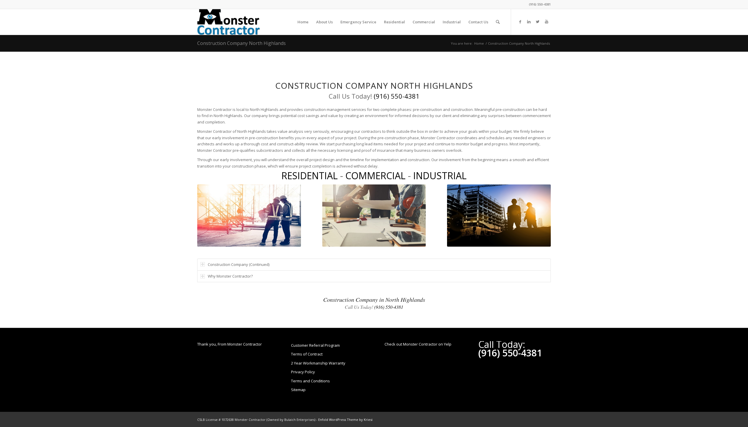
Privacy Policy (303, 371)
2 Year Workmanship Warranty (318, 363)
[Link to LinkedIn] (528, 21)
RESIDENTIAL (309, 175)
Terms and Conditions (310, 381)
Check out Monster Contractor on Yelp (418, 344)
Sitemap (298, 389)
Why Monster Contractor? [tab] (230, 276)
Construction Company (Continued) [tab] (238, 264)
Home (479, 43)
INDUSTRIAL (440, 175)
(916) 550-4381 (540, 4)
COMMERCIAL (375, 175)
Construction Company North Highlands (241, 43)
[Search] (497, 22)
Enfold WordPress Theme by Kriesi (345, 419)
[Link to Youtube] (546, 21)
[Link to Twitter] (537, 21)
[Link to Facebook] (520, 21)
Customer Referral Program (315, 345)
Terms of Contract (307, 354)
